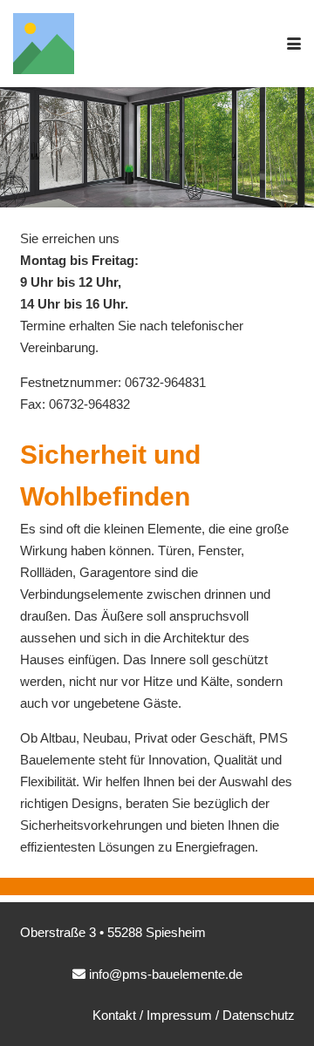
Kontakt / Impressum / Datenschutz (193, 1015)
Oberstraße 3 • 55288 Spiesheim (113, 932)
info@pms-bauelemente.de (165, 974)
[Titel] (43, 43)
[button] (293, 44)
